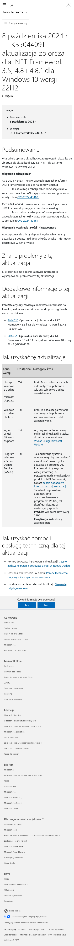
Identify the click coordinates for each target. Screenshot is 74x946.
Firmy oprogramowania (13, 857)
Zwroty (7, 682)
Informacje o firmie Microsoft (16, 884)
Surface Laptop (10, 628)
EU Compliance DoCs (57, 934)
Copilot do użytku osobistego (16, 639)
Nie (46, 605)
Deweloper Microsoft (13, 824)
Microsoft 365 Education (14, 731)
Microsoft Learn (10, 829)
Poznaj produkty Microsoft (15, 650)
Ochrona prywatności (13, 895)
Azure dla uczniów (11, 754)
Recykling (8, 693)
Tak (27, 605)
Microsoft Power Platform (14, 852)
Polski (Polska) (15, 910)
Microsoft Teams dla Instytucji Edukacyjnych (22, 726)
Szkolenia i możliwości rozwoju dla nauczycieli (23, 742)
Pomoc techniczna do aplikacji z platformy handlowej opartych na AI (32, 835)
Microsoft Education (12, 715)
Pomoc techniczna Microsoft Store (18, 677)
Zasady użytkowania (56, 929)
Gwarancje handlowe (13, 699)
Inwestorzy (8, 901)
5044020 (13, 320)
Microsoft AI (9, 769)
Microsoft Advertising (13, 797)
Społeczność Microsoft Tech (15, 841)
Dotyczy (9, 96)
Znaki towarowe (10, 934)
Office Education (11, 737)
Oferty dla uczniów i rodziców (16, 748)
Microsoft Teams (11, 808)
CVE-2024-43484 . (28, 220)
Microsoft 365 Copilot (13, 803)
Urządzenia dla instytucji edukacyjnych (20, 720)
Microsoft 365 (10, 644)
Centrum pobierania (12, 671)
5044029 (13, 336)
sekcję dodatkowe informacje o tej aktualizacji (50, 484)
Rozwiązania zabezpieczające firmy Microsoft (23, 775)
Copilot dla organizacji (13, 633)
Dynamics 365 (10, 786)
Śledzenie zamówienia (13, 688)
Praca (6, 878)
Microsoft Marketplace (13, 846)
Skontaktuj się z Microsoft (15, 929)
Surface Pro (9, 622)
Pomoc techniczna (13, 12)
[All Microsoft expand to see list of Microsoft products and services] (4, 5)
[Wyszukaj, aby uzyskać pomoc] (12, 4)
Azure (6, 780)
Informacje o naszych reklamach (33, 934)
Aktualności (9, 890)
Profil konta (9, 666)
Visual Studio (9, 863)
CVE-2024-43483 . (28, 197)
